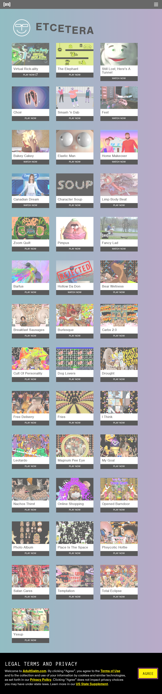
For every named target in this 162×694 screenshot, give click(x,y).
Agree (148, 673)
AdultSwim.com (34, 670)
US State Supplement (92, 684)
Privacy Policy (40, 679)
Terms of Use (110, 670)
